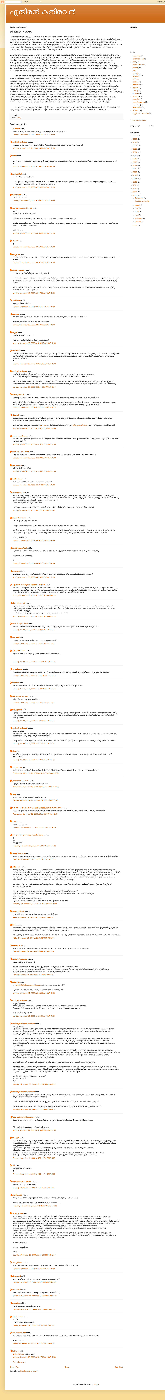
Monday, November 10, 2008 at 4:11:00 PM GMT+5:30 (34, 510)
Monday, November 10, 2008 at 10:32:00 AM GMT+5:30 (34, 343)
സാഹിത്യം (137, 108)
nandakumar (17, 669)
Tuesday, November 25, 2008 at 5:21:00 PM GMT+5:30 (34, 1158)
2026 (135, 136)
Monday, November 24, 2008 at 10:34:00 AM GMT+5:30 (34, 1130)
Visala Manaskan (19, 518)
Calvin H (15, 1351)
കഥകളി (136, 67)
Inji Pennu (16, 128)
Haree (14, 156)
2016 (135, 169)
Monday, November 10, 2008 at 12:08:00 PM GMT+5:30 (34, 458)
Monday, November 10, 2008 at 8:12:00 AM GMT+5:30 (34, 247)
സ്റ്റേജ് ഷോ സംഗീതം (141, 113)
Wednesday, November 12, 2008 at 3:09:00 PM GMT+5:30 (35, 800)
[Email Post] (15, 115)
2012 (135, 182)
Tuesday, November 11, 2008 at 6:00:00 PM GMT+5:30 (34, 744)
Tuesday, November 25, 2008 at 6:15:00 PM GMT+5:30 (34, 1174)
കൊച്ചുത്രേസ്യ (18, 394)
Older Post (119, 1367)
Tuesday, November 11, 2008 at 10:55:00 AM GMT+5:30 (34, 675)
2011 (135, 185)
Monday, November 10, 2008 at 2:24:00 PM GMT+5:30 (34, 485)
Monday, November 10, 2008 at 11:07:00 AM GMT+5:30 (34, 387)
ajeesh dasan (17, 1317)
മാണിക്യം (16, 300)
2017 (135, 165)
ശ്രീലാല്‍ (16, 571)
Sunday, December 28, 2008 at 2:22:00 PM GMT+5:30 (33, 1325)
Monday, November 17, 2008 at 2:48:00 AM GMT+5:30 (34, 993)
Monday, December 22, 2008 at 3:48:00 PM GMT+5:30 (34, 1269)
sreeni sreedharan (19, 436)
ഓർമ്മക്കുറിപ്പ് (138, 59)
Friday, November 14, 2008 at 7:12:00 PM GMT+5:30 (33, 975)
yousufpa (16, 1303)
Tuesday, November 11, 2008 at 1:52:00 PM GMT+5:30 (34, 702)
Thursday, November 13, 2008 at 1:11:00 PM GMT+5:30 (34, 827)
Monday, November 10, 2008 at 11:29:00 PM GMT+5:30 (34, 595)
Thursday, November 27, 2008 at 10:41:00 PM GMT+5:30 (35, 1206)
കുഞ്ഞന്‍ (15, 314)
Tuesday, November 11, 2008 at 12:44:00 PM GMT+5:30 (34, 689)
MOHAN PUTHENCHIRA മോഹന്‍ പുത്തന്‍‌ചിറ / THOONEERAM (36, 808)
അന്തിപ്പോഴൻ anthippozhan (23, 1023)
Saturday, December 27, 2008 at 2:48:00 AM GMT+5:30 (34, 1309)
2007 (135, 226)
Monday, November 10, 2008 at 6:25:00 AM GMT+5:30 (34, 135)
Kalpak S (15, 683)
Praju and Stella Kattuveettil (23, 1117)
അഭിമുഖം (136, 56)
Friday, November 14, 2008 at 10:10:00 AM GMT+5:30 (33, 938)
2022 (135, 149)
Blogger (97, 1384)
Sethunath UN (18, 1213)
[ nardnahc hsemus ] (20, 781)
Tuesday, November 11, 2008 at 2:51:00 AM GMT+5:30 (34, 630)
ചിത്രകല (136, 76)
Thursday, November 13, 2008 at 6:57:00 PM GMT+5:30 (34, 846)
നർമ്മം (135, 79)
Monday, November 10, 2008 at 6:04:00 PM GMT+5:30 (34, 564)
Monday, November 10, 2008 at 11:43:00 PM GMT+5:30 (34, 616)
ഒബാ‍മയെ (42, 425)
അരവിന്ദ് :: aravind (19, 959)
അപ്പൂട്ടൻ (15, 1138)
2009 (135, 192)
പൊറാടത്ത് (16, 195)
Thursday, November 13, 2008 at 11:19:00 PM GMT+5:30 (35, 904)
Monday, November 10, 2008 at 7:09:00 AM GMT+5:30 (34, 166)
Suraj (14, 794)
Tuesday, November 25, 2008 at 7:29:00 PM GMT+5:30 (34, 1188)
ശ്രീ (13, 1165)
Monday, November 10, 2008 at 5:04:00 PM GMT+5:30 (34, 541)
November (139, 198)
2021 (135, 152)
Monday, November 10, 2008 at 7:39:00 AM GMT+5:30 (34, 201)
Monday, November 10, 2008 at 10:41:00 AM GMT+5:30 (34, 364)
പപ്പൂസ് (15, 332)
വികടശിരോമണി (18, 603)
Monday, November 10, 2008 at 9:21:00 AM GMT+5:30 (34, 263)
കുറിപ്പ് (18, 118)
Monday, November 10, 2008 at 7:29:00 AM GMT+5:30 (34, 187)
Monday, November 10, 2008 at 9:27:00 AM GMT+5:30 (34, 293)
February (139, 218)
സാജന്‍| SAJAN (18, 492)
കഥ (134, 62)
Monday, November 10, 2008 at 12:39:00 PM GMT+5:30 (34, 471)
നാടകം (135, 82)
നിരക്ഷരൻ (16, 1276)
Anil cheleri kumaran (20, 696)
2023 (135, 146)
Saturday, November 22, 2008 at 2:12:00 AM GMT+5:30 (34, 1084)
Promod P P (17, 945)
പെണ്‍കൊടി (17, 1195)
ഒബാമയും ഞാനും (142, 201)
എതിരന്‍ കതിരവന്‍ (42, 12)
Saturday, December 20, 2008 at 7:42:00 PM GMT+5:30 (34, 1255)
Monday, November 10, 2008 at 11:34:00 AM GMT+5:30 (34, 408)
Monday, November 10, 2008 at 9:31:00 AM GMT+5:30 (34, 307)
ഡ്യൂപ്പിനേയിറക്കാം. (80, 425)
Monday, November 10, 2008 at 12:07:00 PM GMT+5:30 (34, 444)
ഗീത (14, 751)
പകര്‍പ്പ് (135, 90)
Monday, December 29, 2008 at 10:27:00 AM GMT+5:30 (34, 1357)
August (138, 205)
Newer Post (14, 1367)
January (138, 221)
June (137, 212)
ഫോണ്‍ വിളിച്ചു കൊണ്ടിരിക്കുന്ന (28, 985)
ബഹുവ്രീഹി (17, 174)
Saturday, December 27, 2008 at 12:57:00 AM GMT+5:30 (34, 1282)
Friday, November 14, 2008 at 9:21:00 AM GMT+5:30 (33, 917)
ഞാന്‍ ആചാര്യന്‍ (19, 548)
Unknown (16, 867)
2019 (135, 159)
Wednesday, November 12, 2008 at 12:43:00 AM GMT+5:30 (36, 787)
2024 (135, 142)
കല (134, 70)
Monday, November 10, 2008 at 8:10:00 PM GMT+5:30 (34, 577)
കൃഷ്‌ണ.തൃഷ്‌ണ (18, 270)
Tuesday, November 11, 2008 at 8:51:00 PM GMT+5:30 (34, 760)
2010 (135, 188)
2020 (135, 155)
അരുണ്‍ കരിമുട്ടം (19, 853)
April (137, 215)
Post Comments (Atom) (29, 1371)
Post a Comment (19, 1362)
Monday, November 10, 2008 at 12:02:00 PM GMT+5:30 (34, 428)
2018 (135, 162)
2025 (135, 139)
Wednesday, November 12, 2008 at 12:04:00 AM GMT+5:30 (36, 773)
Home (67, 1367)
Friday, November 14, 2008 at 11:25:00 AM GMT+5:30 (33, 952)
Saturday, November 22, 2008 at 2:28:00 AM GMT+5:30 (34, 1109)
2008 (135, 195)
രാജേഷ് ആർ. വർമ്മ (20, 624)
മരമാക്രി (15, 637)
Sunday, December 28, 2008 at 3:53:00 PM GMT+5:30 (33, 1343)
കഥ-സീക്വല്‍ (138, 64)
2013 (135, 179)
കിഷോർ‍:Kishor (18, 651)
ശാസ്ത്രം (136, 99)
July (137, 208)
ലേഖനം (136, 96)
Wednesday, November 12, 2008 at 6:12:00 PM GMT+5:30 (35, 814)
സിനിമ (135, 111)
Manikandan (17, 767)
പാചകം (136, 93)
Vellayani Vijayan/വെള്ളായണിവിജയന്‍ (27, 835)
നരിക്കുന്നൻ (17, 710)
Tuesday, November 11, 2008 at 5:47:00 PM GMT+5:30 (34, 721)
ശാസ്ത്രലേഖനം (139, 102)
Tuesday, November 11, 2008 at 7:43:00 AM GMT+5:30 (34, 643)
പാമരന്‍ (15, 241)
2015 (135, 172)
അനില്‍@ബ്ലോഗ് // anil (22, 208)
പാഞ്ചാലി (16, 351)
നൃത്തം (135, 88)
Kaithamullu (17, 479)
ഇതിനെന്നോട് (18, 1354)
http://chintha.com (139, 120)
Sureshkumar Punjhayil (21, 1181)
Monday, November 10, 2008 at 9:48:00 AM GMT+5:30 (34, 325)
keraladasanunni (19, 1333)
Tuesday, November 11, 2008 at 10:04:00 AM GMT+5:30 (34, 662)
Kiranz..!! (15, 415)
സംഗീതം (136, 105)
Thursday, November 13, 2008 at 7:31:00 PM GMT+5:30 (34, 859)
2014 (135, 175)
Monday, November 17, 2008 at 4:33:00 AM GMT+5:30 (34, 1016)
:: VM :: (15, 821)
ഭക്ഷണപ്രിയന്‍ (18, 911)
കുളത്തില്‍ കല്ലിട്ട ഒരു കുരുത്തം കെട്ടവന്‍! (29, 585)
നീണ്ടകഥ (136, 85)
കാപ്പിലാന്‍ (16, 254)
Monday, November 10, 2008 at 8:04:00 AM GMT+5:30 (34, 233)
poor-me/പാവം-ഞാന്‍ (20, 452)
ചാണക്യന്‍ (17, 465)
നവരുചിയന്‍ (17, 1262)
